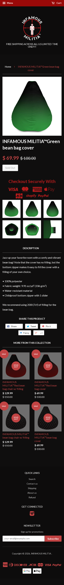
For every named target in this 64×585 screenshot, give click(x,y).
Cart (59, 2)
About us (32, 493)
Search (32, 479)
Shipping (32, 488)
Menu (9, 2)
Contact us (32, 483)
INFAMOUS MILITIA (41, 553)
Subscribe (53, 538)
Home (8, 66)
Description (31, 248)
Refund (32, 497)
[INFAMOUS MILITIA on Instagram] (32, 514)
